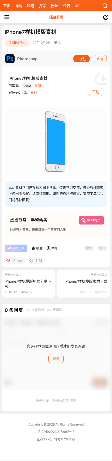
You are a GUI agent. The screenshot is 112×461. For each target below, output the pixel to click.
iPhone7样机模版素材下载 (86, 281)
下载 (95, 92)
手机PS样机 (17, 43)
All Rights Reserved (69, 424)
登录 (56, 359)
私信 (100, 59)
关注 (83, 59)
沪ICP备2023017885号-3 (56, 432)
